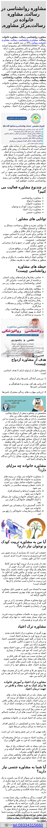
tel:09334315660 (28, 825)
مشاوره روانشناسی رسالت (24, 40)
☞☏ (23, 825)
